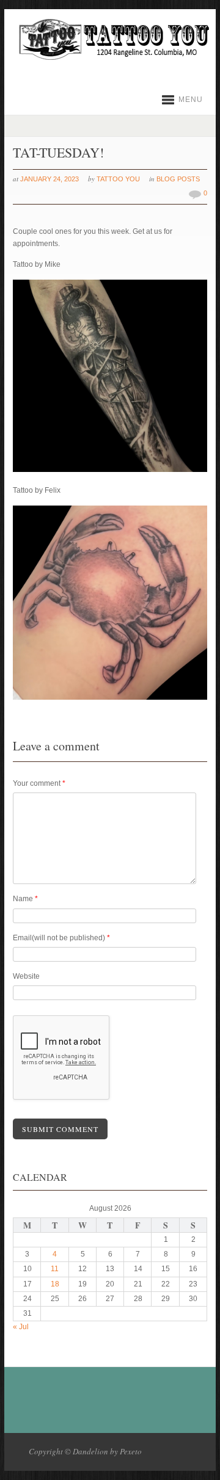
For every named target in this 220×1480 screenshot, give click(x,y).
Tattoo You (118, 179)
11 (55, 1268)
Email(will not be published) (61, 938)
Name (25, 898)
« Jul (21, 1326)
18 (55, 1284)
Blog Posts (178, 179)
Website (26, 976)
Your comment (39, 783)
